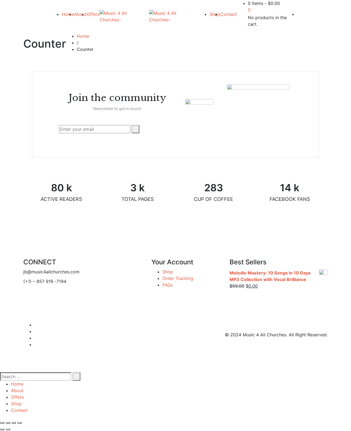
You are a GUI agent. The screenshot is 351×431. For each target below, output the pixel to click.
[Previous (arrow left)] (2, 429)
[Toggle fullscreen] (14, 423)
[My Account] (298, 14)
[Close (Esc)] (2, 423)
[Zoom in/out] (19, 423)
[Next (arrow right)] (8, 429)
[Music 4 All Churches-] (124, 16)
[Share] (8, 423)
